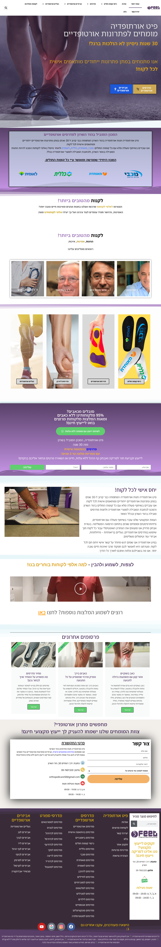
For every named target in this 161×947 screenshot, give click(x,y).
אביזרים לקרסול (22, 865)
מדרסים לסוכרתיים (84, 882)
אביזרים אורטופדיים (74, 4)
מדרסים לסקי (55, 850)
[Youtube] (42, 927)
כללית (74, 148)
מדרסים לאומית (85, 865)
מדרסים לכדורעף (53, 844)
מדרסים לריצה (54, 855)
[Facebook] (71, 927)
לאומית (66, 148)
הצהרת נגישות (120, 855)
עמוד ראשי (135, 4)
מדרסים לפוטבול (53, 867)
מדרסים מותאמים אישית (63, 751)
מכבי (90, 148)
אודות (124, 4)
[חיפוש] (134, 824)
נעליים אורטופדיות (52, 4)
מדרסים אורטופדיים (83, 826)
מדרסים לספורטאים (51, 822)
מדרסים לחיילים (85, 877)
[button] (6, 8)
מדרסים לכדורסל (53, 839)
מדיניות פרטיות (120, 850)
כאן (42, 612)
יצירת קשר (135, 11)
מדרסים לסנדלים (85, 893)
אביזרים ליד (24, 843)
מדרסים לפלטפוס (85, 888)
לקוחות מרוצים (120, 827)
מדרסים (93, 4)
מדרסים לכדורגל (53, 833)
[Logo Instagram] (61, 927)
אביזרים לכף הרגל (21, 849)
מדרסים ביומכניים (84, 837)
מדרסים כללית (86, 849)
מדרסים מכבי (87, 854)
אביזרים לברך (23, 837)
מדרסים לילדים (86, 899)
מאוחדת (82, 148)
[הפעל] (80, 589)
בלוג (125, 11)
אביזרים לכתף (23, 854)
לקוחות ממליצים (31, 4)
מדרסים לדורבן (86, 871)
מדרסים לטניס (54, 827)
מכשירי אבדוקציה (21, 871)
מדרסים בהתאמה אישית (81, 832)
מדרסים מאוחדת (85, 860)
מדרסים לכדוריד (53, 861)
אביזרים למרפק (22, 860)
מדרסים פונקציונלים (83, 910)
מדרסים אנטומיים (84, 905)
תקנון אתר (122, 844)
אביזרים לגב (24, 832)
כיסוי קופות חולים (110, 4)
